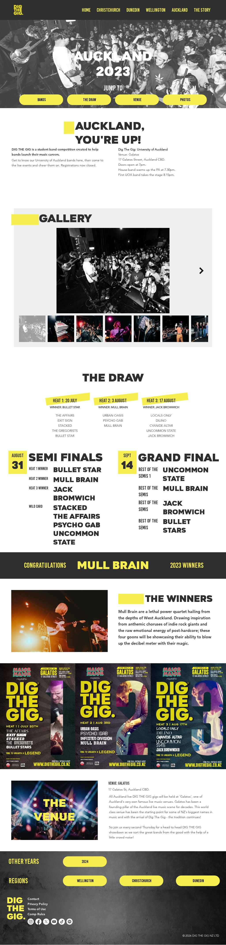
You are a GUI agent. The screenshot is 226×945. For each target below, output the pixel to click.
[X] (46, 922)
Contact (33, 899)
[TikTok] (62, 922)
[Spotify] (69, 922)
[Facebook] (38, 922)
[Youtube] (54, 922)
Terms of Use (37, 909)
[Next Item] (201, 270)
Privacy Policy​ (38, 904)
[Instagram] (31, 922)
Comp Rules (36, 914)
